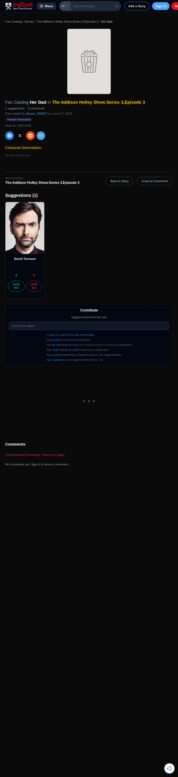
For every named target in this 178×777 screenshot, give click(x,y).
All (63, 6)
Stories (29, 21)
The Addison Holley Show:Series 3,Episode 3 (67, 21)
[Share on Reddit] (30, 135)
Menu (49, 6)
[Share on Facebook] (9, 135)
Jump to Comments (154, 181)
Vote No (34, 286)
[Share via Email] (40, 135)
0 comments (36, 108)
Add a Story (137, 6)
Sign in (161, 6)
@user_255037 (36, 113)
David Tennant (25, 258)
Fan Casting (13, 21)
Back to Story (119, 181)
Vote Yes (16, 286)
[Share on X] (20, 135)
